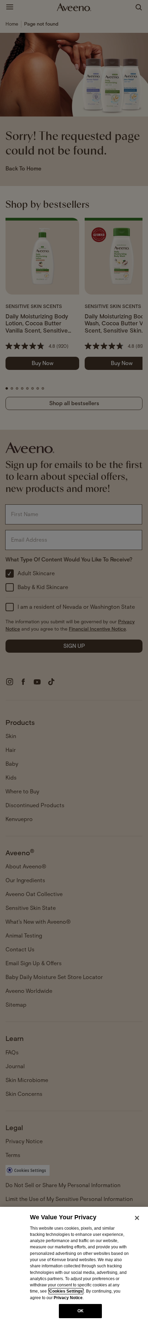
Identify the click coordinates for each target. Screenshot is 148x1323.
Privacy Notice (68, 1297)
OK (80, 1310)
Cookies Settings (66, 1291)
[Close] (137, 1218)
